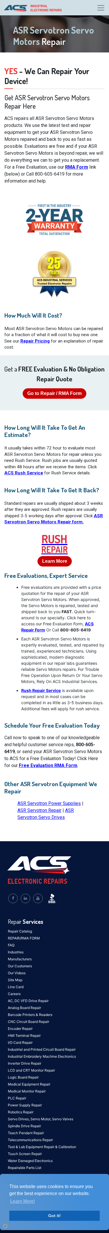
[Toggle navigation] (101, 8)
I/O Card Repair (20, 1042)
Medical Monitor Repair (27, 1091)
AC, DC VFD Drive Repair (28, 1001)
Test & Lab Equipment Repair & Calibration (42, 1147)
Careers (14, 994)
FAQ (11, 945)
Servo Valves (62, 1119)
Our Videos (17, 973)
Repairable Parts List (24, 1167)
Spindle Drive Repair (24, 1126)
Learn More (54, 561)
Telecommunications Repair (30, 1140)
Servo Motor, (41, 1119)
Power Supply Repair (25, 1105)
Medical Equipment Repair (29, 1084)
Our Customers (20, 966)
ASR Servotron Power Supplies (49, 803)
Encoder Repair (20, 1028)
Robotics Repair (20, 1112)
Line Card (16, 987)
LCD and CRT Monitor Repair (31, 1070)
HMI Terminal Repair (24, 1035)
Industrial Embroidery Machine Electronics (42, 1056)
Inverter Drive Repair (24, 1063)
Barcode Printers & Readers (30, 1014)
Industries (16, 952)
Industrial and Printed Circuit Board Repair (42, 1049)
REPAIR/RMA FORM (24, 938)
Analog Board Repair (24, 1008)
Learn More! (22, 1201)
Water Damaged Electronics (30, 1161)
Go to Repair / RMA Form (54, 393)
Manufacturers (20, 959)
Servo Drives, (19, 1119)
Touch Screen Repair (25, 1154)
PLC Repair (17, 1098)
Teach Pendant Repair (26, 1133)
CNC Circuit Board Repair (28, 1021)
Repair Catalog (20, 931)
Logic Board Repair (23, 1077)
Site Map (15, 980)
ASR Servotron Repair (39, 810)
